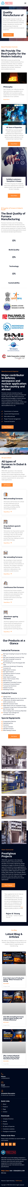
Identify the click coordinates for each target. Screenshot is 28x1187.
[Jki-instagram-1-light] (6, 1144)
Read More (6, 99)
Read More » (6, 983)
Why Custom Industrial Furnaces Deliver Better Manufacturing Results (11, 1057)
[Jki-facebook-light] (2, 1144)
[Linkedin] (14, 1144)
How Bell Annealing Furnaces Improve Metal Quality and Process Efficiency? (13, 1018)
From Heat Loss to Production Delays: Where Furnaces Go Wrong (13, 979)
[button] (25, 3)
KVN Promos (19, 1180)
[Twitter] (10, 1144)
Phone (3, 1076)
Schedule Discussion (8, 1093)
